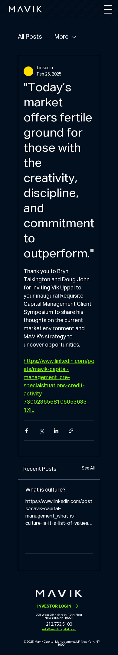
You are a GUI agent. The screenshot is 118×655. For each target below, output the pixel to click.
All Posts (30, 37)
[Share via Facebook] (26, 431)
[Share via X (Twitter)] (41, 431)
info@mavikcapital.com (59, 629)
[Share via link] (71, 431)
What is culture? (45, 490)
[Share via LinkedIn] (56, 431)
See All (88, 468)
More (61, 37)
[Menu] (108, 9)
